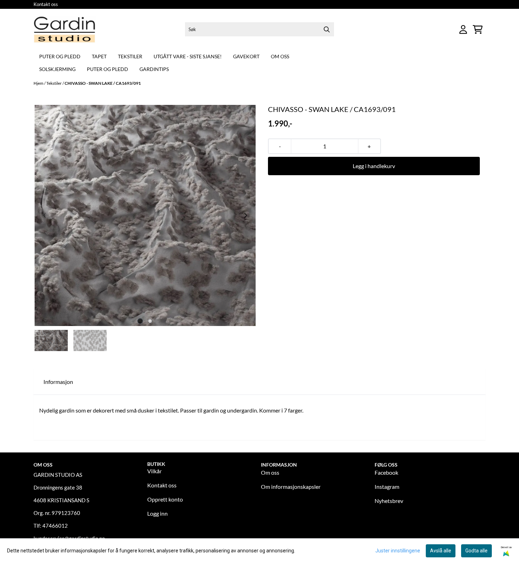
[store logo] (65, 29)
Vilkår (154, 471)
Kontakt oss (46, 4)
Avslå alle (440, 550)
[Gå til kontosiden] (463, 29)
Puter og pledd (59, 56)
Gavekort (246, 56)
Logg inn (157, 513)
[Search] (327, 29)
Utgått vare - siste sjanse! (188, 56)
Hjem (39, 83)
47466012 (55, 525)
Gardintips (154, 69)
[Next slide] (245, 215)
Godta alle (476, 550)
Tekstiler (130, 56)
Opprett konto (165, 499)
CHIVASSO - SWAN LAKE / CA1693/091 (103, 83)
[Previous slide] (44, 215)
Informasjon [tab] (58, 381)
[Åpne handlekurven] (477, 29)
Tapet (99, 56)
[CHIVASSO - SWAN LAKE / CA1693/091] (145, 215)
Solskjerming (57, 69)
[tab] (140, 321)
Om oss (280, 56)
